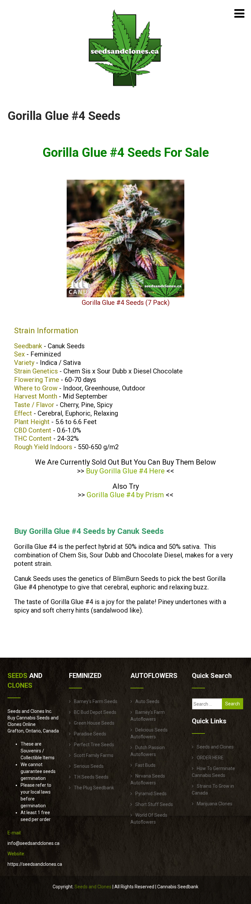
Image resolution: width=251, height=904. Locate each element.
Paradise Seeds (90, 733)
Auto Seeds (147, 701)
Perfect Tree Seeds (94, 744)
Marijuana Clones (214, 803)
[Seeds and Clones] (125, 91)
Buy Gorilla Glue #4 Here (125, 471)
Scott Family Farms (93, 755)
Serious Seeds (89, 766)
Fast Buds (145, 765)
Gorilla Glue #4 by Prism (125, 495)
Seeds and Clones (215, 746)
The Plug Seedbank (94, 787)
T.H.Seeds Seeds (91, 777)
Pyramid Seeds (151, 793)
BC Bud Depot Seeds (95, 712)
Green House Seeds (94, 723)
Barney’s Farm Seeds (95, 701)
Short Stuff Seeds (154, 804)
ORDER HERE (210, 757)
